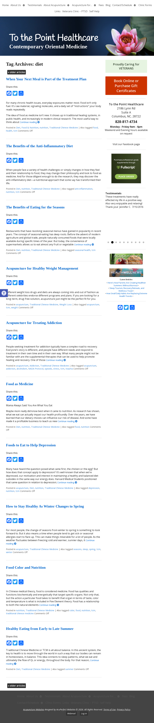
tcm (15, 130)
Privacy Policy (123, 709)
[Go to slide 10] (143, 242)
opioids (48, 368)
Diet (18, 127)
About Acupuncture (54, 5)
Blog (108, 5)
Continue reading (28, 122)
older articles (16, 72)
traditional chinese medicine (20, 613)
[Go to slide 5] (123, 242)
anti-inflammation (83, 188)
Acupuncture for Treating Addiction (34, 323)
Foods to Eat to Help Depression (31, 445)
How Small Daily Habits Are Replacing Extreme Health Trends (126, 294)
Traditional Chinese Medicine (63, 127)
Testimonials (35, 5)
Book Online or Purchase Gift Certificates (126, 85)
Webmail (71, 713)
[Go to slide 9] (139, 242)
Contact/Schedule (122, 5)
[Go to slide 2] (112, 242)
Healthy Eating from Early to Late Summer (40, 629)
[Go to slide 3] (116, 242)
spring (92, 549)
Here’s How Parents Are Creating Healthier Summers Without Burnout (127, 284)
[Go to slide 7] (131, 242)
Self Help (94, 11)
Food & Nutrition (30, 127)
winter (9, 552)
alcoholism (22, 368)
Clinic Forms (145, 5)
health (9, 130)
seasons (77, 549)
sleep (85, 549)
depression (93, 488)
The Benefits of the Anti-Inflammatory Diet (39, 146)
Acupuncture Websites (33, 709)
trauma (69, 368)
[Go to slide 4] (120, 242)
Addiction (34, 365)
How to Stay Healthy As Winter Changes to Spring (45, 506)
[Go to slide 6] (127, 242)
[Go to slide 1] (108, 242)
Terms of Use (109, 709)
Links (57, 11)
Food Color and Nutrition (26, 567)
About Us (16, 5)
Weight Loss (65, 304)
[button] (4, 293)
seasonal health (82, 250)
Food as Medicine (19, 384)
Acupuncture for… (82, 5)
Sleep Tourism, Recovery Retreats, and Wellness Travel (126, 289)
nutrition (44, 127)
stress (56, 368)
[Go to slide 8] (135, 242)
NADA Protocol (35, 368)
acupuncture (22, 304)
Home (5, 5)
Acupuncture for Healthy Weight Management (42, 268)
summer (69, 669)
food (95, 127)
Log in (84, 713)
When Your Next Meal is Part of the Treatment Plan (46, 79)
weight (14, 307)
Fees (101, 5)
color (71, 610)
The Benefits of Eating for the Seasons (35, 207)
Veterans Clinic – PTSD (75, 11)
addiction (10, 368)
